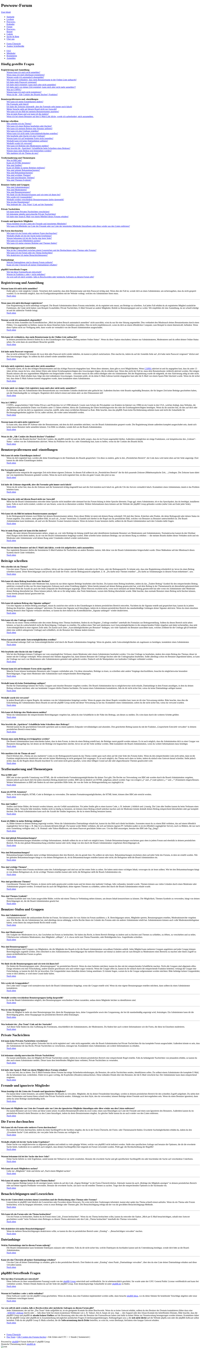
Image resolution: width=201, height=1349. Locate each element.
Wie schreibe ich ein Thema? (19, 123)
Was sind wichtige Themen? (19, 175)
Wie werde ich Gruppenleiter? (19, 197)
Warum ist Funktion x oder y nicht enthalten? (26, 274)
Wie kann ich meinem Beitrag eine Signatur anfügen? (30, 128)
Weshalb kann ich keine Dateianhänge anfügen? (27, 141)
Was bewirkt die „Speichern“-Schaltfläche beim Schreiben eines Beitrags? (38, 148)
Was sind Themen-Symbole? (19, 180)
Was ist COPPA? (14, 89)
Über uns (10, 39)
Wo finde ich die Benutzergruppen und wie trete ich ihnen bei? (34, 194)
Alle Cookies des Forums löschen (31, 1337)
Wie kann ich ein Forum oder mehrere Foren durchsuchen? (32, 233)
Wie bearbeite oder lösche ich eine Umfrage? (26, 136)
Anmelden (11, 58)
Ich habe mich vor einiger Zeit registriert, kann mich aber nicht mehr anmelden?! (41, 87)
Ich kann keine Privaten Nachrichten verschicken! (28, 211)
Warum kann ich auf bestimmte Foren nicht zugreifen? (30, 138)
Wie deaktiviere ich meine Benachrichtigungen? (27, 255)
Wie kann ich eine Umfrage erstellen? (23, 131)
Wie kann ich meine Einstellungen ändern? (25, 101)
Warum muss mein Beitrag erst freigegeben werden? (29, 151)
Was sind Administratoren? (18, 187)
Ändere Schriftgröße (15, 46)
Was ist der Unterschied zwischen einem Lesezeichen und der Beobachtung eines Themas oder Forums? (51, 250)
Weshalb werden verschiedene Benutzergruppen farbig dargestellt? (35, 199)
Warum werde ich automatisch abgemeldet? (25, 77)
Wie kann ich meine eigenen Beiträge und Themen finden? (32, 243)
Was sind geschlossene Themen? (21, 177)
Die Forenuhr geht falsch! (18, 104)
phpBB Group (69, 1281)
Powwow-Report (11, 30)
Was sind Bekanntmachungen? (20, 173)
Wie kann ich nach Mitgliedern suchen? (24, 241)
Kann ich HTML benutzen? (18, 163)
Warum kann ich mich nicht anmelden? (23, 72)
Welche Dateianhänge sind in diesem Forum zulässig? (30, 262)
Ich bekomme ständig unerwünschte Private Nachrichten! (31, 214)
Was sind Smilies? (14, 165)
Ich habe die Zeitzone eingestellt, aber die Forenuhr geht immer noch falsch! (39, 106)
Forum (9, 26)
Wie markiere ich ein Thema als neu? (22, 153)
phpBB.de (116, 1284)
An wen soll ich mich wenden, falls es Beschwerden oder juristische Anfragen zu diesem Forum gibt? (50, 277)
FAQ (9, 51)
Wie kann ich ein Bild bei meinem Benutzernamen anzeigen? (33, 111)
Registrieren (12, 56)
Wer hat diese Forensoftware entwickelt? (24, 272)
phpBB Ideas (132, 1296)
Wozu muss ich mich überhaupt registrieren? (26, 75)
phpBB (15, 1342)
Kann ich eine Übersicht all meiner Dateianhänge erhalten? (32, 265)
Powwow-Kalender (11, 23)
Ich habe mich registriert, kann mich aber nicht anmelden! (31, 84)
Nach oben (11, 296)
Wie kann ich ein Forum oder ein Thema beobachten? (30, 253)
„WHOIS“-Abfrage (15, 1313)
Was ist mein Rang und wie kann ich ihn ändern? (28, 114)
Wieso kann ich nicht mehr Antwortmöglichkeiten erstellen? (32, 133)
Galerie (10, 34)
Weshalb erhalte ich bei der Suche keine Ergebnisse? (29, 236)
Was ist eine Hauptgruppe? (18, 202)
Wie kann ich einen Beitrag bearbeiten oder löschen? (29, 126)
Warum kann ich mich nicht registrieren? (24, 92)
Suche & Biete (13, 36)
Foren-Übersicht (14, 43)
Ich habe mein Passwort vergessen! (22, 82)
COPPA (148, 368)
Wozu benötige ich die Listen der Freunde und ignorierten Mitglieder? (37, 224)
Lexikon (10, 19)
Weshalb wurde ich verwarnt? (19, 143)
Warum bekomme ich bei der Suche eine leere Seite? (29, 238)
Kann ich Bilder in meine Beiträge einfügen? (26, 168)
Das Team (11, 1337)
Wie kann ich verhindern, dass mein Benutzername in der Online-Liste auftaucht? (42, 80)
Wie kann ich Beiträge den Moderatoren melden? (28, 146)
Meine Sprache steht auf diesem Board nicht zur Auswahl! (32, 109)
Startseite (10, 17)
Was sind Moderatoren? (17, 190)
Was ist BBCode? (14, 160)
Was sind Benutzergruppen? (19, 192)
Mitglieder (11, 53)
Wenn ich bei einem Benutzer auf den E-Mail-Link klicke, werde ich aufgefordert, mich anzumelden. (50, 116)
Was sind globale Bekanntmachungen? (23, 170)
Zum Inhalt (6, 12)
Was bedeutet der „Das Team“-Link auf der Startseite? (30, 204)
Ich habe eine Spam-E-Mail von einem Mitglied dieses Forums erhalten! (38, 216)
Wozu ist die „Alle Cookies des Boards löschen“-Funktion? (32, 94)
